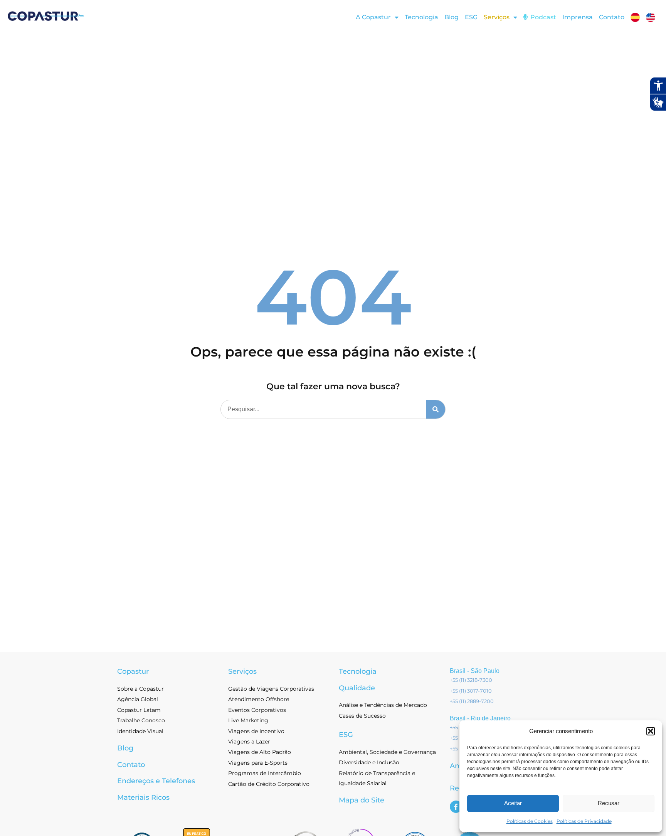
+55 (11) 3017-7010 (471, 691)
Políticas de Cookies (529, 821)
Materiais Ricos (143, 797)
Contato (611, 17)
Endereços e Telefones (156, 781)
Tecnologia (421, 17)
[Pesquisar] (435, 409)
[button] (650, 731)
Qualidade (357, 688)
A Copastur (373, 17)
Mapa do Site (361, 800)
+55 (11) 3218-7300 (471, 680)
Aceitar (513, 803)
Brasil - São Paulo (475, 671)
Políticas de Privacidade (584, 821)
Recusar (608, 803)
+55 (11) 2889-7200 (472, 701)
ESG (471, 17)
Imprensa (577, 17)
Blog (451, 17)
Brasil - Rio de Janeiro (480, 718)
